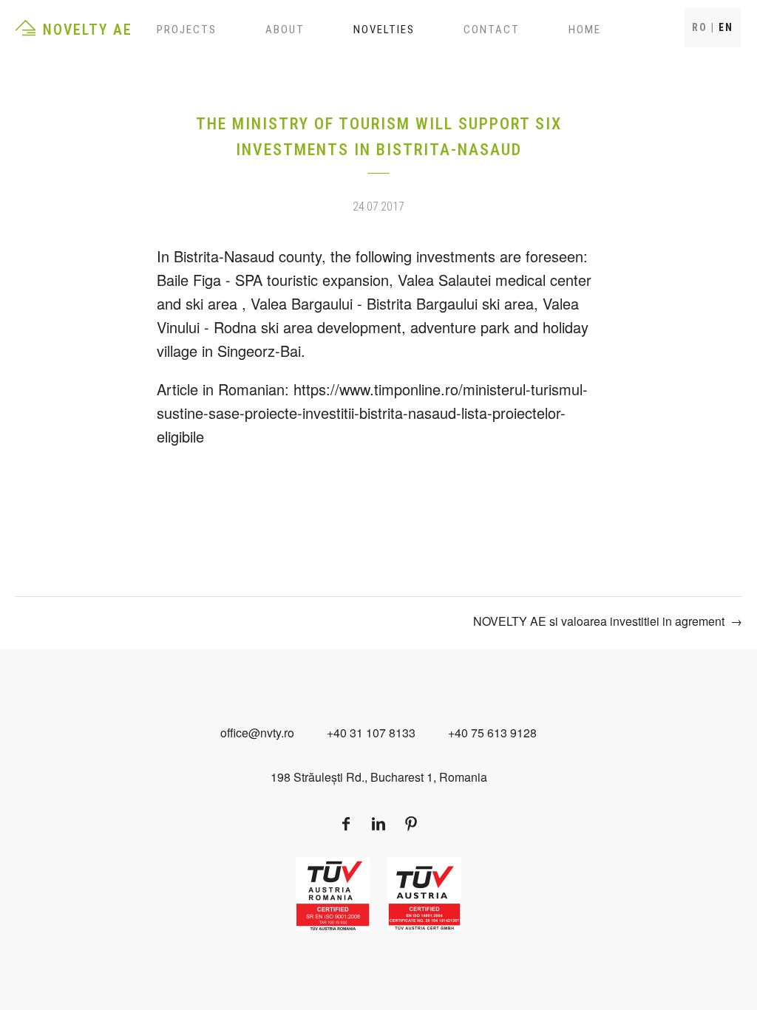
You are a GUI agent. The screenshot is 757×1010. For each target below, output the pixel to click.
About (285, 29)
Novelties (384, 29)
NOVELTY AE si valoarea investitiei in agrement (598, 621)
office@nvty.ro (257, 732)
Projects (187, 29)
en (726, 27)
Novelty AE (87, 29)
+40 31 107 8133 (371, 732)
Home (584, 29)
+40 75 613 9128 (492, 732)
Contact (492, 29)
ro (699, 27)
